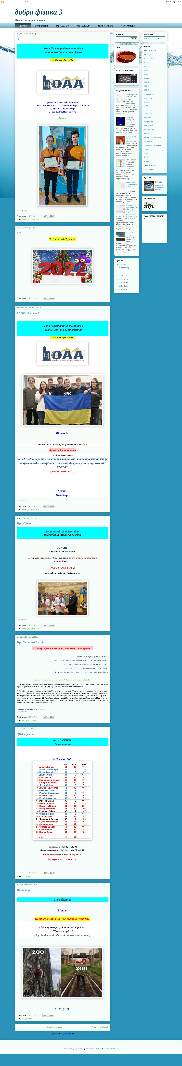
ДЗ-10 (146, 62)
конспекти (148, 114)
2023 (121, 265)
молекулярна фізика (152, 137)
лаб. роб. (148, 118)
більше (62, 117)
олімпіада (148, 141)
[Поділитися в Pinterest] (53, 216)
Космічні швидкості (130, 119)
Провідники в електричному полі (131, 185)
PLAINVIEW (96, 1049)
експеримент (149, 94)
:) (18, 39)
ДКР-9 (146, 90)
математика (149, 129)
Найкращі (23, 890)
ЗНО (23, 720)
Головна (23, 25)
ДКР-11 (147, 82)
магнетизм (148, 126)
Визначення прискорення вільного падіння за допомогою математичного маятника (126, 211)
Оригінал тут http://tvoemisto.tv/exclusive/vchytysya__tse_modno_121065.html (62, 680)
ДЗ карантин (149, 59)
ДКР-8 (146, 86)
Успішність (41, 25)
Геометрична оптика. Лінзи (131, 96)
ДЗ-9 (146, 74)
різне (28, 720)
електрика (148, 98)
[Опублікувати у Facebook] (51, 216)
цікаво (33, 720)
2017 (121, 289)
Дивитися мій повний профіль (159, 187)
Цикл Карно (131, 159)
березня (124, 268)
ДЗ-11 (146, 66)
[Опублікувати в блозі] (46, 216)
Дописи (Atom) (68, 1034)
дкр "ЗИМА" (83, 25)
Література (128, 25)
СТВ (146, 157)
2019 (121, 283)
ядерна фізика (150, 165)
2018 (121, 286)
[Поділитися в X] (48, 216)
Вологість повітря (130, 234)
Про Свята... (25, 523)
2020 (121, 279)
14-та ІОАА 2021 (28, 312)
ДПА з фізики (26, 734)
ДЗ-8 (146, 70)
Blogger (116, 1049)
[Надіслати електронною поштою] (44, 216)
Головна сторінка (54, 1027)
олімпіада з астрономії (30, 219)
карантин (148, 110)
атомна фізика (150, 51)
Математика (105, 25)
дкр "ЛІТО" (62, 25)
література (148, 122)
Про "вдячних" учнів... (32, 642)
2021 (121, 276)
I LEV (160, 182)
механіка (147, 133)
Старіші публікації (100, 1027)
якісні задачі (149, 169)
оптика (147, 149)
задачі (146, 102)
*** (19, 233)
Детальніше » (22, 211)
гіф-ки (146, 55)
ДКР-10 (147, 78)
